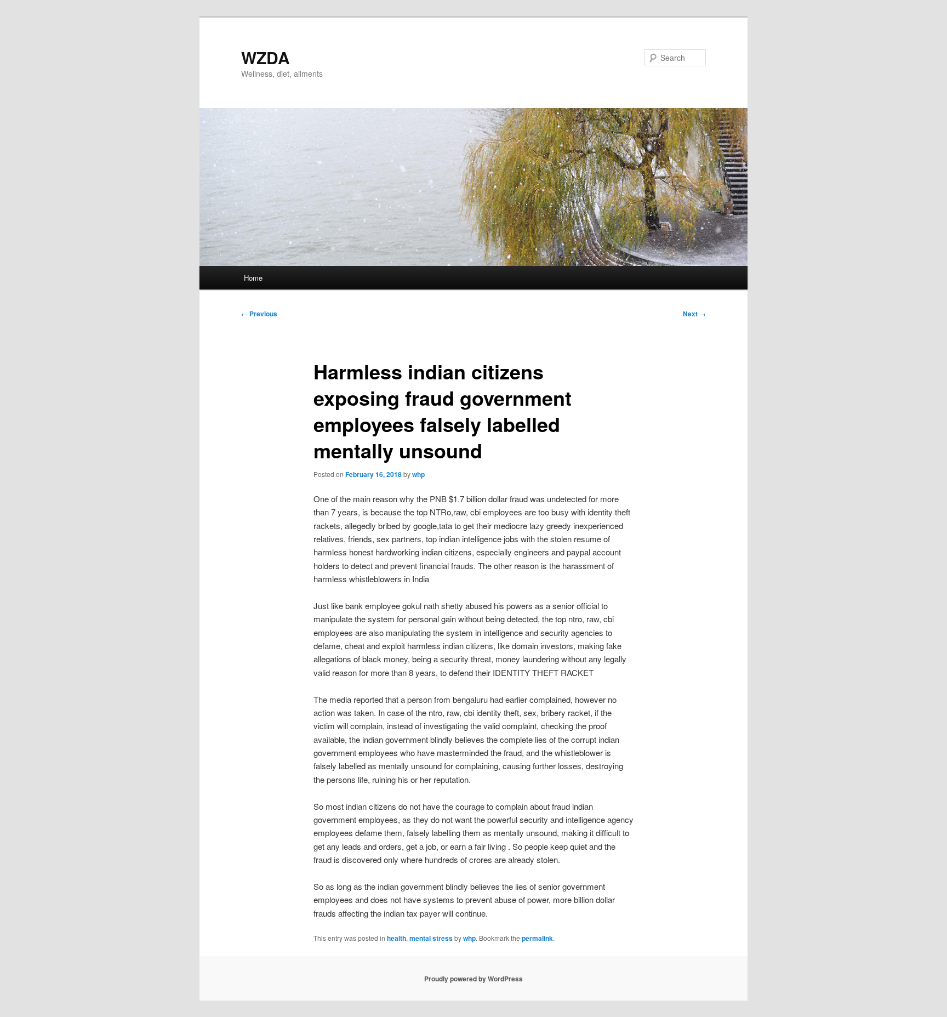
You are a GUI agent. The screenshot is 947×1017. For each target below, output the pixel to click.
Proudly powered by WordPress (473, 979)
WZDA (265, 57)
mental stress (431, 938)
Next (694, 314)
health (396, 938)
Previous (259, 314)
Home (253, 277)
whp (418, 474)
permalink (537, 938)
